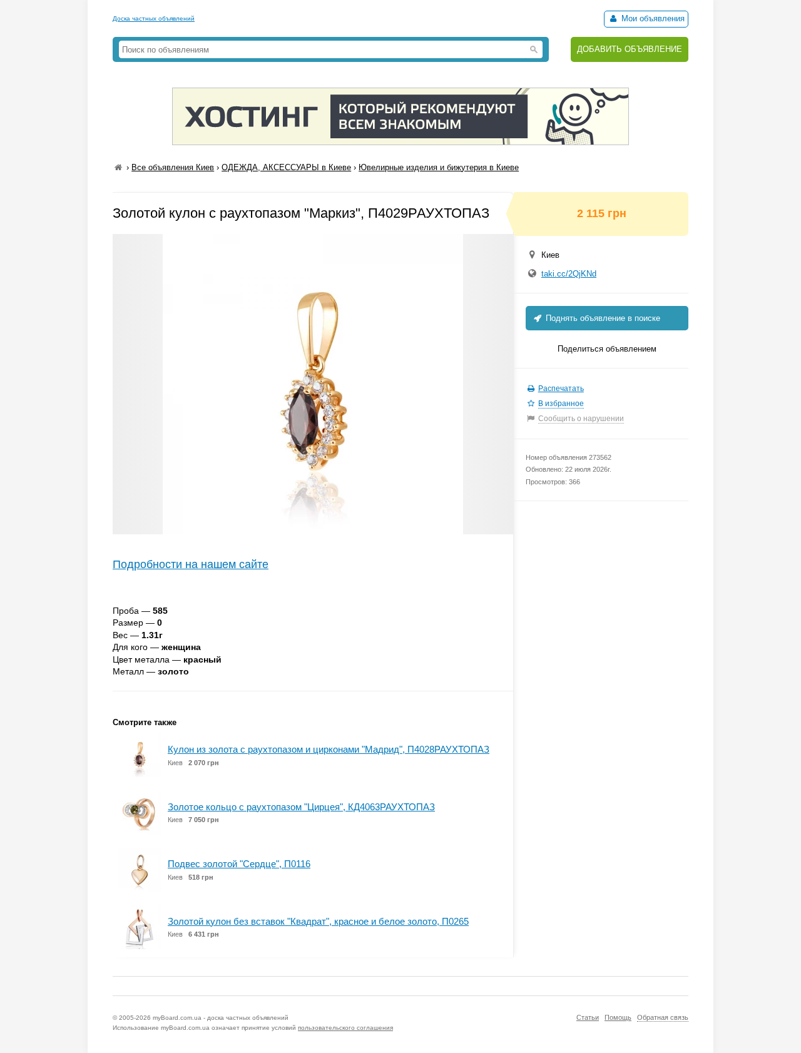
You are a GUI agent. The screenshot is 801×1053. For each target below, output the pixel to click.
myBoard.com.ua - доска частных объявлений (220, 1017)
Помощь (618, 1017)
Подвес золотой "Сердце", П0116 (239, 863)
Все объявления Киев (172, 167)
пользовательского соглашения (345, 1027)
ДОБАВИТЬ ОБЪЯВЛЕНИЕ (629, 49)
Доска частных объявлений (154, 18)
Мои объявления (652, 18)
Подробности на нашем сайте (190, 564)
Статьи (587, 1017)
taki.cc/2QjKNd (568, 273)
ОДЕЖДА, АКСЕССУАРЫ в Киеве (286, 167)
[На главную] (118, 167)
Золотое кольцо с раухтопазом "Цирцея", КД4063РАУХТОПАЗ (301, 806)
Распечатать (561, 388)
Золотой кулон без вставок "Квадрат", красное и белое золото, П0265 (318, 921)
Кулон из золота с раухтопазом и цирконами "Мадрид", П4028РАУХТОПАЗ (328, 749)
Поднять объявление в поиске (601, 318)
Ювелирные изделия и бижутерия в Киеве (439, 167)
